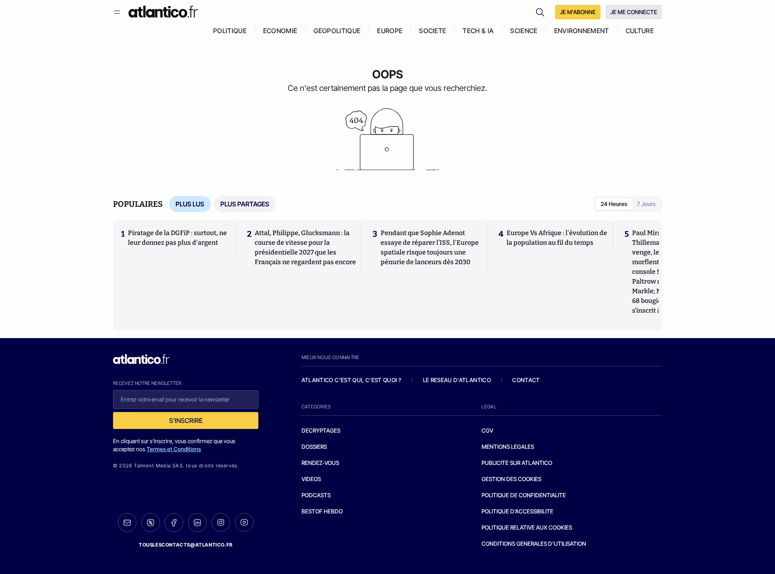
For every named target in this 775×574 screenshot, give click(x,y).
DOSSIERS (314, 446)
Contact (526, 379)
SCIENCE (523, 31)
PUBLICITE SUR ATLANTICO (517, 462)
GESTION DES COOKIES (511, 478)
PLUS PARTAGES (244, 204)
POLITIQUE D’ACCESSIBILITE (517, 511)
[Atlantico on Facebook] (174, 522)
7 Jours (646, 203)
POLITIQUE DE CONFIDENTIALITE (524, 495)
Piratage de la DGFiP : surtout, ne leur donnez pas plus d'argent (177, 237)
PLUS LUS (190, 204)
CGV (487, 430)
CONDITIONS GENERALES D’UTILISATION (534, 543)
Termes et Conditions (174, 449)
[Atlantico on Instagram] (221, 522)
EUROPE (389, 31)
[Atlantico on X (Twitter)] (150, 522)
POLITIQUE (230, 31)
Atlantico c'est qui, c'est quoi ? (352, 379)
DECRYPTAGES (321, 430)
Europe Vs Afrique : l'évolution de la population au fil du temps (557, 237)
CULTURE (640, 31)
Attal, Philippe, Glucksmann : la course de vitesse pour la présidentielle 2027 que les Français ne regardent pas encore (305, 247)
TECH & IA (478, 31)
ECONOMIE (280, 31)
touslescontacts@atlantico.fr (185, 545)
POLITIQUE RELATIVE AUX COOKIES (527, 527)
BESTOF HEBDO (322, 511)
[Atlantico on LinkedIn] (197, 522)
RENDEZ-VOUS (320, 462)
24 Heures (614, 203)
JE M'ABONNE (578, 11)
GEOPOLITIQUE (337, 31)
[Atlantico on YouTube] (244, 522)
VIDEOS (311, 478)
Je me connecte (633, 11)
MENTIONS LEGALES (508, 446)
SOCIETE (432, 31)
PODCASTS (316, 495)
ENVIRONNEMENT (581, 31)
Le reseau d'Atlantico (457, 379)
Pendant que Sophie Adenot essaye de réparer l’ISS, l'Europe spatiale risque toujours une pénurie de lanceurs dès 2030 (430, 247)
